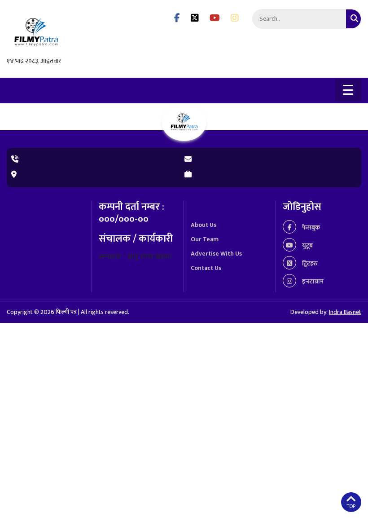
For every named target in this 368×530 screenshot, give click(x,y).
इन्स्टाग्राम (312, 281)
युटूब (307, 245)
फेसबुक (310, 227)
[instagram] (235, 18)
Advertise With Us (216, 253)
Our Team (205, 239)
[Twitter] (195, 18)
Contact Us (206, 268)
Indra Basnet (345, 312)
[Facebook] (177, 18)
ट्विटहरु (309, 263)
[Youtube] (215, 18)
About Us (203, 225)
